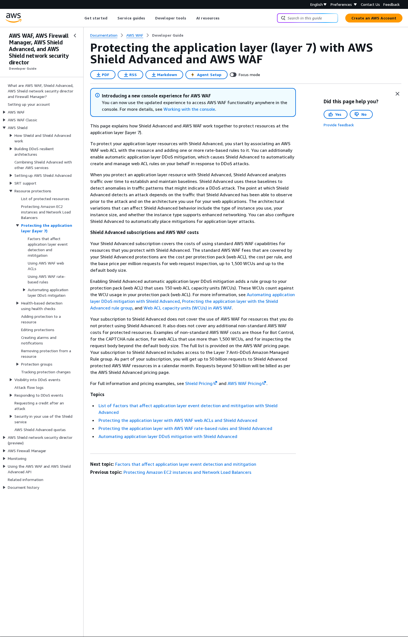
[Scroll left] (80, 18)
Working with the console (189, 109)
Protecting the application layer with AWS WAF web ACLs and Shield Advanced (178, 420)
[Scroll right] (223, 18)
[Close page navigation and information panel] (397, 93)
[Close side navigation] (75, 35)
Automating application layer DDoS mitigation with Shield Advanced (168, 436)
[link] (167, 35)
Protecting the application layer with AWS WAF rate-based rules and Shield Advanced (185, 428)
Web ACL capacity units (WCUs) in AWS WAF (187, 308)
